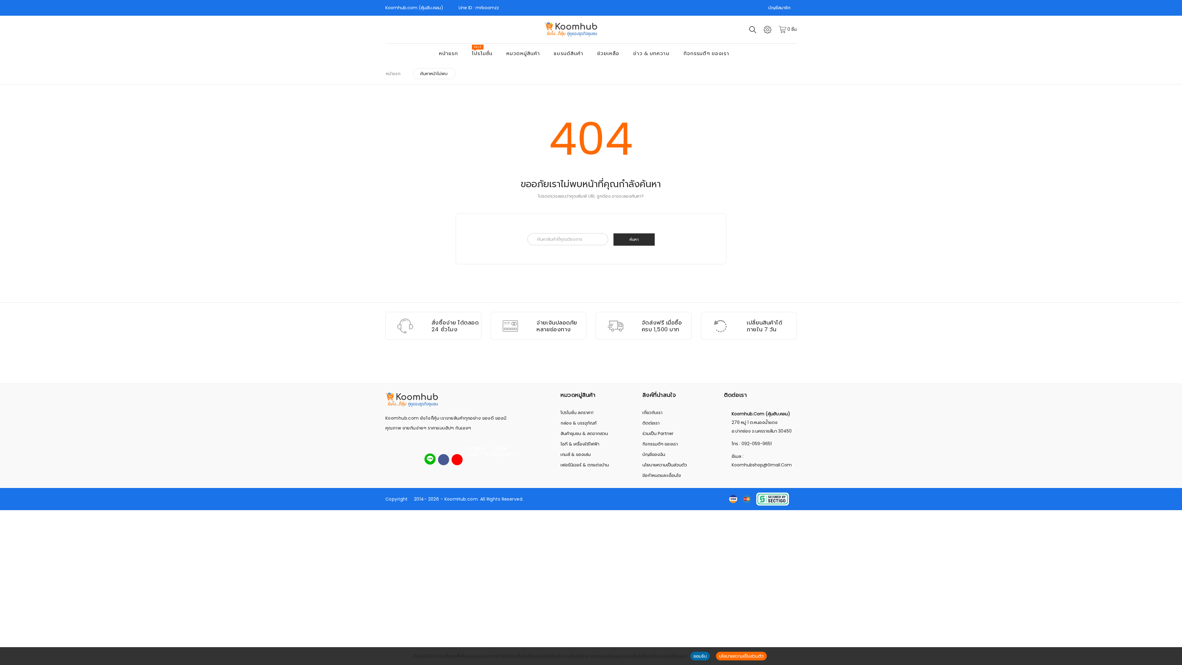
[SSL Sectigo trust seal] (772, 498)
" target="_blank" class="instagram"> (470, 444)
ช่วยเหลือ (608, 53)
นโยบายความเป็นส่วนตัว (664, 465)
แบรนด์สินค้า (568, 53)
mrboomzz (487, 8)
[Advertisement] (591, 367)
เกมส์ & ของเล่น (576, 454)
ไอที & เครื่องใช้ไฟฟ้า (580, 444)
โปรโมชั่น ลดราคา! (577, 412)
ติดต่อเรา (651, 423)
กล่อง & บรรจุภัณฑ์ (579, 423)
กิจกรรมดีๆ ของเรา (706, 53)
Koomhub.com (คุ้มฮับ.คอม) (414, 8)
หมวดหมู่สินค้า (523, 53)
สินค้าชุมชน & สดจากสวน (584, 433)
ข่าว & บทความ (651, 53)
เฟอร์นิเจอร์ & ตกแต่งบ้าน (585, 465)
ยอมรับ (700, 656)
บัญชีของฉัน (653, 454)
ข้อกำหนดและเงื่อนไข (661, 475)
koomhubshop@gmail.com (762, 465)
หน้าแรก (448, 53)
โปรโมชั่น (482, 51)
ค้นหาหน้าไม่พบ (434, 74)
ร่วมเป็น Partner (657, 433)
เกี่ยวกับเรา (652, 412)
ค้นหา (634, 239)
